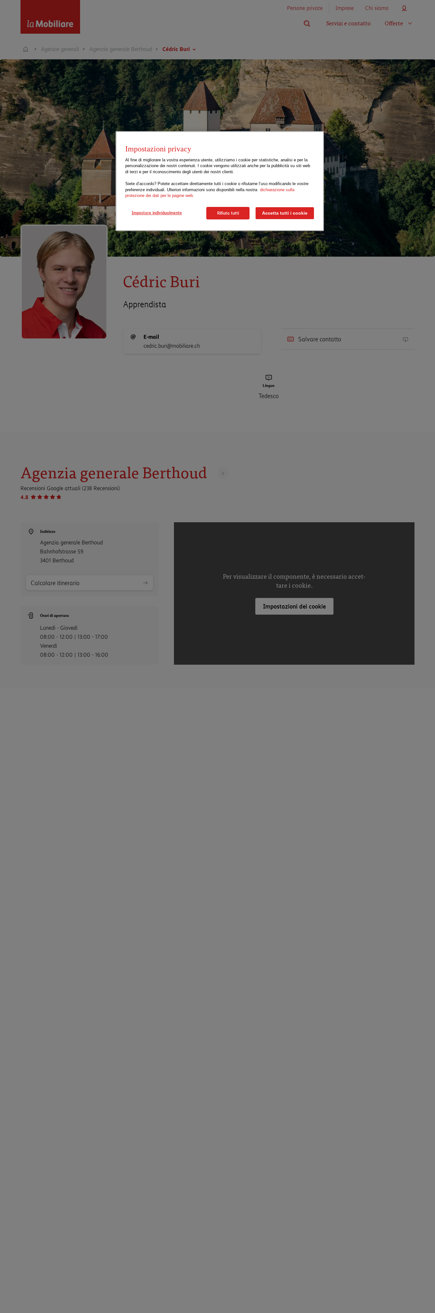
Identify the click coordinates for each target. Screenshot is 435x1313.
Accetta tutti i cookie (285, 213)
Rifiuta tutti (228, 213)
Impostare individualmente (157, 212)
